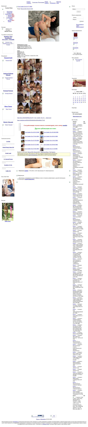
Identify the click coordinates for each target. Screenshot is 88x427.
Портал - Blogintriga (40, 419)
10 (73, 98)
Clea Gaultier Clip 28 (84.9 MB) (51, 144)
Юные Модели (11, 19)
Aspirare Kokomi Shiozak (8, 74)
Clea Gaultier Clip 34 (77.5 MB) (25, 6)
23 (85, 100)
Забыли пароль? (80, 27)
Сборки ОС (9, 12)
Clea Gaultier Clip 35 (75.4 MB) (32, 144)
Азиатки (11, 16)
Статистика (35, 2)
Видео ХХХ (9, 14)
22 (83, 100)
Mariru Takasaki (8, 122)
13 (79, 98)
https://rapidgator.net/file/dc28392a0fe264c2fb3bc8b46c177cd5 (31, 120)
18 (75, 100)
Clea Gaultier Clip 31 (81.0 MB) (51, 140)
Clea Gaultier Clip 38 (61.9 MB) (51, 136)
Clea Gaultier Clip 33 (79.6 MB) (32, 140)
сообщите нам (45, 424)
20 (79, 100)
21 (81, 100)
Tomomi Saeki (8, 58)
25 (75, 102)
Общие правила (47, 2)
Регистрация (41, 2)
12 (77, 98)
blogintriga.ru (16, 421)
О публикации (53, 2)
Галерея (9, 17)
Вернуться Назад (45, 152)
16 (85, 98)
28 (81, 102)
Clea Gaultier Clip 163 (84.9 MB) (51, 132)
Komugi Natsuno (8, 90)
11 (75, 98)
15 (83, 98)
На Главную (52, 152)
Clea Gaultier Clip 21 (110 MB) (50, 148)
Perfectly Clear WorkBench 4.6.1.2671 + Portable (8, 38)
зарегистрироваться (33, 155)
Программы (9, 11)
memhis (65, 125)
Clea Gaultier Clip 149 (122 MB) (32, 132)
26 (77, 102)
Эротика (11, 15)
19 (77, 100)
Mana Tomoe (8, 106)
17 (73, 100)
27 (79, 102)
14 (81, 98)
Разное (9, 21)
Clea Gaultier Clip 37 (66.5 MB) (32, 148)
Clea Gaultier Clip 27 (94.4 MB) (32, 136)
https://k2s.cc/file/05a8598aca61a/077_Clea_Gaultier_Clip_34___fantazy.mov (34, 117)
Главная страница (29, 2)
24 (73, 102)
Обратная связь (58, 2)
